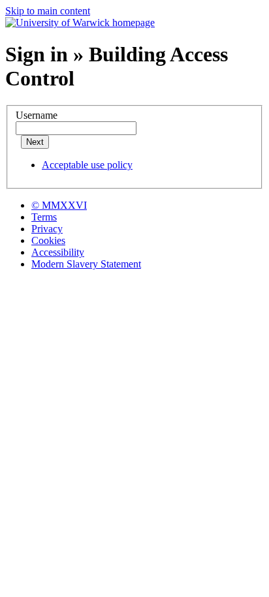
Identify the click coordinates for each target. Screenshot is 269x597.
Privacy (47, 228)
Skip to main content (47, 10)
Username (36, 115)
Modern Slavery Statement (86, 263)
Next (35, 142)
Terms (44, 216)
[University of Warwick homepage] (80, 22)
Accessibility (57, 252)
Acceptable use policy (87, 164)
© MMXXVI (59, 205)
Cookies (48, 240)
